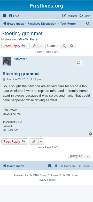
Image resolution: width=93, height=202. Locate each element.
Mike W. (23, 39)
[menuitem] (14, 16)
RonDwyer (20, 58)
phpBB (33, 175)
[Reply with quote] (78, 63)
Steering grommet (22, 33)
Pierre (33, 39)
